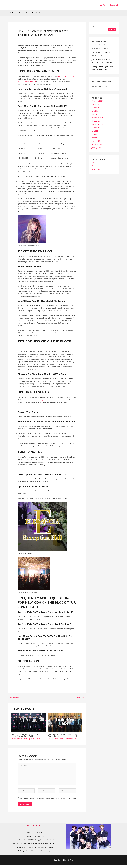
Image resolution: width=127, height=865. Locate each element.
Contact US (114, 5)
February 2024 (97, 144)
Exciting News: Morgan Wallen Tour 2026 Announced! (34, 847)
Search (94, 26)
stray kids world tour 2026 (101, 48)
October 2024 (96, 121)
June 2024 (95, 134)
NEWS (19, 13)
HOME (11, 13)
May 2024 (95, 138)
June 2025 (95, 111)
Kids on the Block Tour (66, 76)
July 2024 (95, 131)
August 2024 (96, 128)
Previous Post (13, 698)
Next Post (81, 698)
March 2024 (96, 141)
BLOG (26, 13)
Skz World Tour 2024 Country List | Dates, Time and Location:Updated (62, 735)
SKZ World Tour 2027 (99, 44)
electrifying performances (46, 400)
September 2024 (97, 124)
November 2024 (97, 118)
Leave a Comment (16, 739)
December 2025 (97, 101)
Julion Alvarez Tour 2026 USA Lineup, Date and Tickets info (34, 840)
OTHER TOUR (35, 13)
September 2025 (97, 104)
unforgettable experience (27, 81)
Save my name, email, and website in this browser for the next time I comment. (48, 798)
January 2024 (96, 148)
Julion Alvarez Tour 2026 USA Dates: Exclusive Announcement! (34, 843)
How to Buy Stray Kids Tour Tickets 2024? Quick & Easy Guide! (25, 735)
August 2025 (96, 108)
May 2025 (95, 114)
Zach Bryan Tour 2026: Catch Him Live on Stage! (34, 851)
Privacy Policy (102, 5)
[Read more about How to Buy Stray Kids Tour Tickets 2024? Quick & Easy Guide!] (28, 722)
